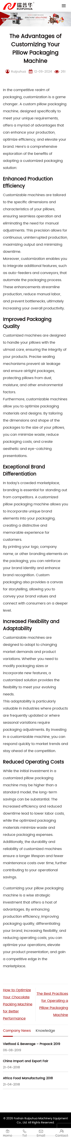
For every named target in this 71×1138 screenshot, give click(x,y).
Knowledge (45, 1030)
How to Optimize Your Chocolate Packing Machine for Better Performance (17, 1004)
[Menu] (63, 5)
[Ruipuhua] (18, 6)
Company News (17, 1030)
